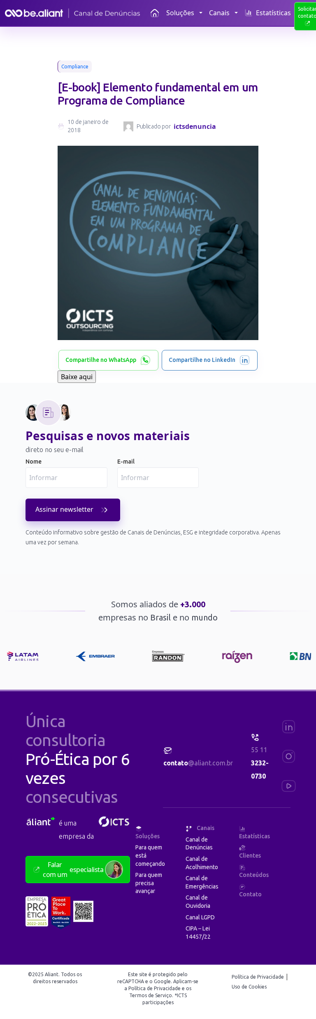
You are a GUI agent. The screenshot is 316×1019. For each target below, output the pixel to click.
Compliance (74, 66)
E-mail (126, 461)
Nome (34, 461)
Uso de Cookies (249, 986)
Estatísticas (273, 12)
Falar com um (73, 869)
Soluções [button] (180, 12)
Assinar (64, 509)
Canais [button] (219, 12)
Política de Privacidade (258, 976)
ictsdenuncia (195, 126)
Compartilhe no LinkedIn (202, 360)
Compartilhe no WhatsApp (100, 360)
